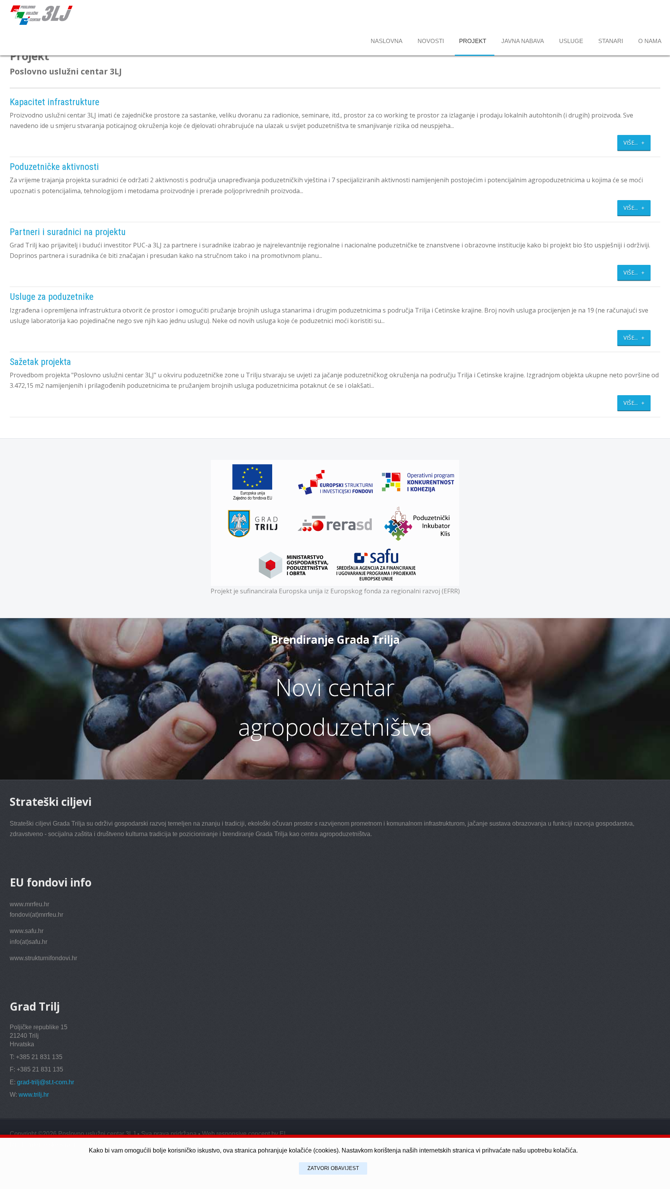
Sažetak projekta (40, 361)
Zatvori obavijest (333, 1168)
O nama (649, 41)
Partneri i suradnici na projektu (68, 231)
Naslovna (386, 41)
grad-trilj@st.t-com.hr (45, 1082)
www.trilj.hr (34, 1094)
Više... (631, 142)
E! (282, 1133)
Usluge (571, 41)
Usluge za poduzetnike (51, 296)
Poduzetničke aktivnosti (54, 166)
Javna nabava (522, 41)
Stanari (610, 41)
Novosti (431, 41)
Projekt (472, 41)
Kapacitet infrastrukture (54, 102)
